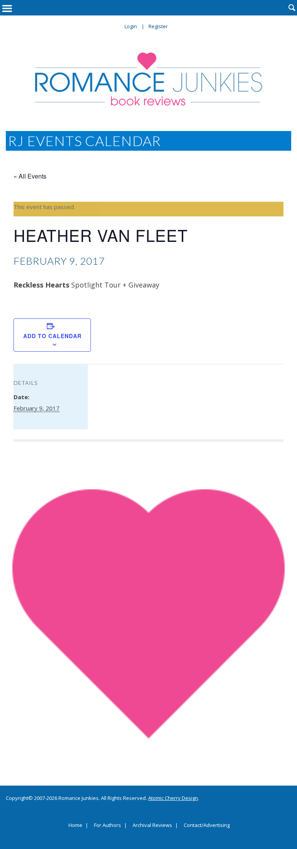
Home (75, 825)
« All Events (30, 176)
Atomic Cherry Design (173, 798)
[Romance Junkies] (148, 79)
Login (131, 26)
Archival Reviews (152, 825)
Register (158, 26)
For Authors (107, 825)
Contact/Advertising (207, 825)
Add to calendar (52, 336)
